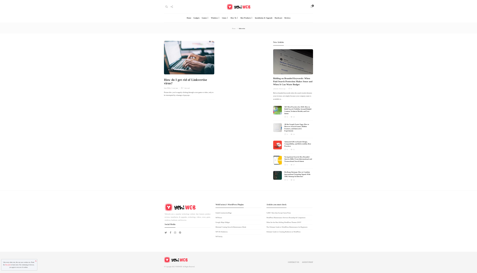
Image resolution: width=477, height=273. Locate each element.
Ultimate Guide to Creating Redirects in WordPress (283, 232)
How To (233, 18)
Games (204, 18)
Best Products (245, 18)
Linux (224, 18)
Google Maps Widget (223, 222)
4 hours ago (282, 88)
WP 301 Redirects (222, 232)
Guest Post (307, 262)
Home (189, 18)
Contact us (293, 262)
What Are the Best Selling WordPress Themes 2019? (283, 222)
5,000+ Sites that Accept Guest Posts (278, 213)
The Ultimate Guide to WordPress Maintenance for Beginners (286, 227)
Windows (214, 18)
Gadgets (196, 18)
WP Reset (219, 218)
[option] (293, 115)
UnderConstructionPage (224, 213)
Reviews (287, 18)
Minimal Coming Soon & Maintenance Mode (231, 227)
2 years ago (174, 88)
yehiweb (275, 88)
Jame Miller (167, 88)
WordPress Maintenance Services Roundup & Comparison (285, 218)
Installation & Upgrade (263, 18)
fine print (8, 265)
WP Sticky (219, 236)
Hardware (278, 18)
